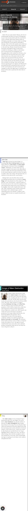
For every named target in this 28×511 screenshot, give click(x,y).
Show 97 (4, 9)
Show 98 (13, 9)
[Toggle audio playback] (3, 508)
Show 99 (22, 9)
